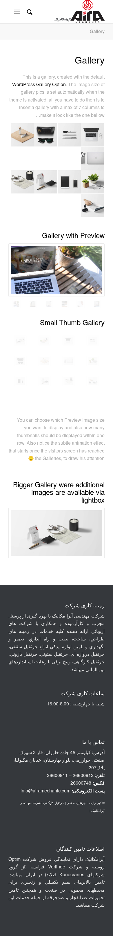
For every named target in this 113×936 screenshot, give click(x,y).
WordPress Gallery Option (39, 84)
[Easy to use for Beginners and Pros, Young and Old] (80, 304)
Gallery (97, 31)
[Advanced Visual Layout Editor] (97, 304)
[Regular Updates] (56, 269)
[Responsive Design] (64, 304)
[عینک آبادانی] (20, 361)
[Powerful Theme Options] (33, 304)
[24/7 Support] (49, 304)
